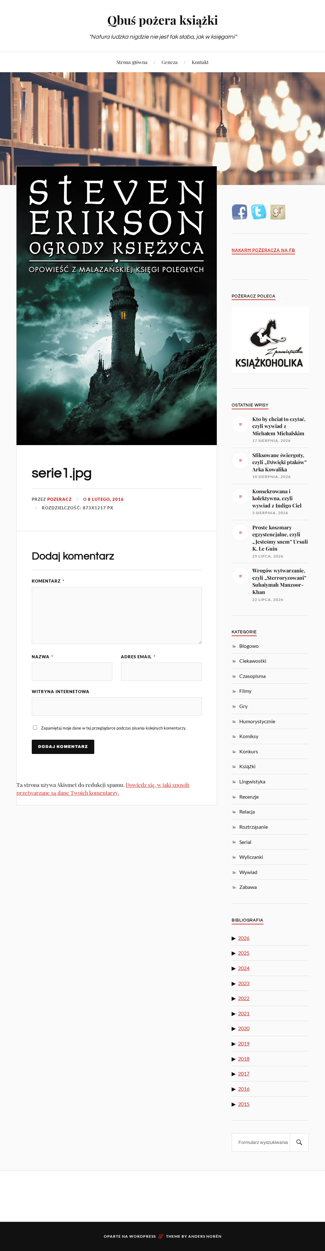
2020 (243, 1028)
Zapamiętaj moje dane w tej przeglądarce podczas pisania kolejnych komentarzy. (113, 728)
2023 (243, 983)
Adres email (138, 656)
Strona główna (132, 62)
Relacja (247, 811)
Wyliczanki (251, 857)
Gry (243, 706)
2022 (243, 998)
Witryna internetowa (61, 691)
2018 (243, 1059)
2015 (243, 1104)
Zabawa (248, 887)
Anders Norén (205, 1236)
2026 (243, 938)
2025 (243, 953)
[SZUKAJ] (299, 1142)
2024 (243, 968)
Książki (247, 766)
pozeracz (59, 499)
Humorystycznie (257, 721)
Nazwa (42, 656)
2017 (243, 1073)
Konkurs (248, 751)
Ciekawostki (252, 661)
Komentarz (48, 581)
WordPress (142, 1236)
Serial (245, 842)
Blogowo (249, 646)
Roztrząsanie (253, 827)
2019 (243, 1043)
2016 (243, 1089)
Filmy (245, 691)
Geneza (170, 62)
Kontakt (200, 62)
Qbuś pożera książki (162, 20)
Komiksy (248, 736)
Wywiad (248, 872)
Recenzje (249, 797)
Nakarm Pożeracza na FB (263, 250)
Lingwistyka (252, 781)
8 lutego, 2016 (106, 499)
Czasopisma (252, 676)
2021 (243, 1013)
